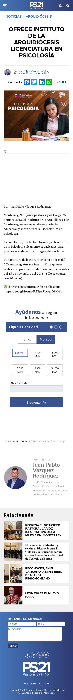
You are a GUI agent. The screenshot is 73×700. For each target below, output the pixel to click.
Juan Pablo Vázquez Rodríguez (34, 71)
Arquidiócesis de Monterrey (46, 441)
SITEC (21, 692)
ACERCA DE (29, 683)
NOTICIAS (44, 683)
